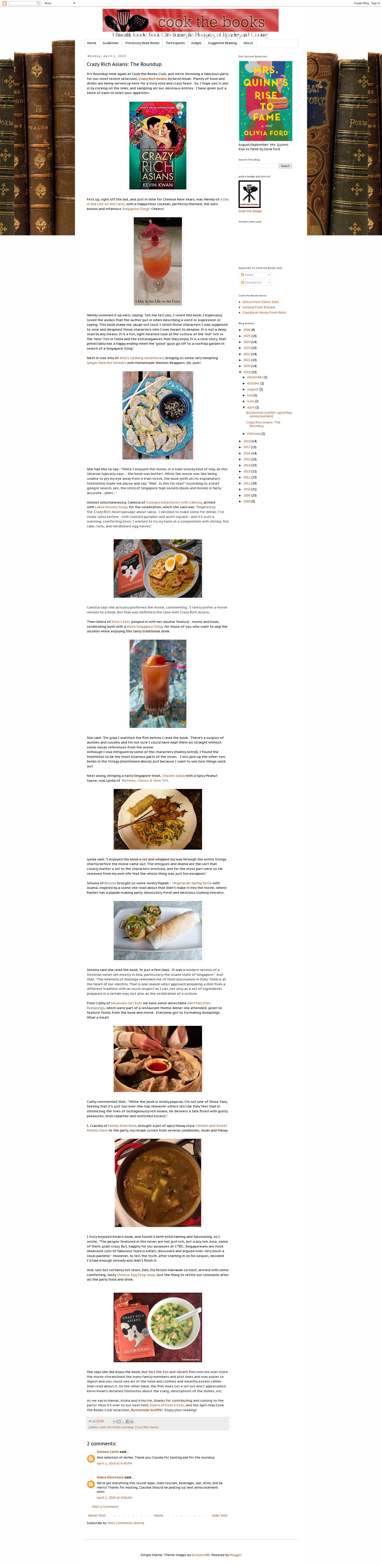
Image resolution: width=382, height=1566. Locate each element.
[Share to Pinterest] (132, 1421)
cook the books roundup (116, 1427)
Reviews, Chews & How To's (144, 780)
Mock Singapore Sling (144, 626)
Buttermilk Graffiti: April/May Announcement (269, 414)
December (255, 377)
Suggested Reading (222, 43)
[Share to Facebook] (127, 1421)
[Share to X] (123, 1421)
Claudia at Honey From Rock (264, 313)
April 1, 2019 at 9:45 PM (114, 1463)
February (254, 434)
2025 (247, 336)
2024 (247, 342)
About (248, 43)
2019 (247, 372)
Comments (253, 283)
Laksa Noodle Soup (110, 507)
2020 (247, 366)
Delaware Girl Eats (126, 1003)
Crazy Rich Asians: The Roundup (263, 424)
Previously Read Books (142, 43)
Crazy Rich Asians (153, 78)
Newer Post (96, 1515)
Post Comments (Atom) (126, 1523)
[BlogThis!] (119, 1421)
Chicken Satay (173, 775)
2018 (247, 441)
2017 (247, 447)
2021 (247, 360)
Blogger (235, 1555)
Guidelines (111, 43)
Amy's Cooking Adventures (142, 358)
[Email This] (115, 1421)
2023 (247, 348)
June (251, 401)
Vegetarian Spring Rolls (192, 883)
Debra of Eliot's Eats (166, 1405)
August (253, 389)
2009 (247, 495)
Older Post (220, 1515)
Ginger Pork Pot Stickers (106, 362)
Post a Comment (105, 1507)
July (250, 395)
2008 (247, 501)
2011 (247, 483)
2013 (247, 471)
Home (91, 43)
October (253, 383)
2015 (247, 459)
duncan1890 (200, 1555)
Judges (196, 43)
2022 (247, 354)
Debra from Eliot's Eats (261, 302)
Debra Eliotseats (110, 1477)
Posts (248, 275)
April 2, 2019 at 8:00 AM (114, 1498)
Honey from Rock (122, 1125)
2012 (247, 477)
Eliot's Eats (120, 621)
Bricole (110, 883)
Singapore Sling (134, 208)
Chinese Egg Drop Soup (136, 1274)
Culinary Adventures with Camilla (174, 502)
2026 (247, 330)
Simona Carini (108, 1452)
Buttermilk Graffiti (146, 1410)
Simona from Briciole (259, 307)
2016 (247, 453)
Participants (175, 43)
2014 (247, 465)
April (251, 407)
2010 (247, 489)
